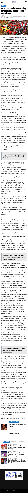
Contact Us (14, 485)
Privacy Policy (22, 485)
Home (4, 485)
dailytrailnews (10, 17)
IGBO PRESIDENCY (15, 418)
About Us (9, 485)
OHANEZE (22, 418)
